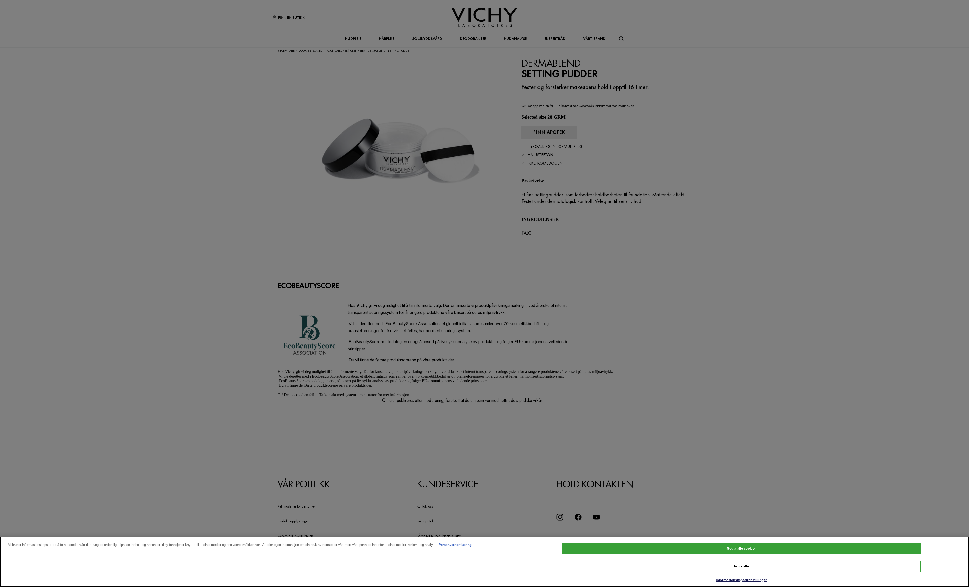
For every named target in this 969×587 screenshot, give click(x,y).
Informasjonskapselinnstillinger (741, 580)
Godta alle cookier (741, 548)
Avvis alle (741, 566)
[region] (484, 562)
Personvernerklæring (455, 545)
